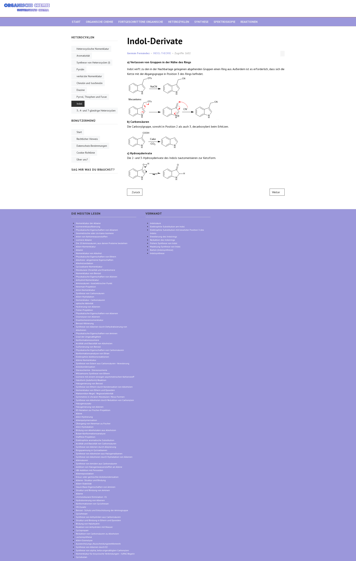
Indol (79, 103)
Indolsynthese (157, 253)
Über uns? (82, 159)
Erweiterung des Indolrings (163, 236)
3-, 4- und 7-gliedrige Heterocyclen (96, 110)
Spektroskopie (224, 22)
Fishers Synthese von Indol (163, 243)
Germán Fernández (138, 53)
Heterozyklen (178, 22)
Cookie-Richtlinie (86, 152)
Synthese (201, 22)
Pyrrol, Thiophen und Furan (92, 96)
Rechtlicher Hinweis (87, 139)
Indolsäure (155, 223)
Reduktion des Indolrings (162, 239)
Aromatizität (83, 55)
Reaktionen (249, 22)
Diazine (81, 90)
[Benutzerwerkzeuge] (282, 53)
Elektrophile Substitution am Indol (167, 226)
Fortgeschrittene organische (140, 22)
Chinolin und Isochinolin (90, 83)
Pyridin (80, 69)
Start (76, 22)
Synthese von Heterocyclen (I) (93, 62)
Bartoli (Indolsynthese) (161, 250)
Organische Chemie (99, 22)
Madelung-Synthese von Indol (165, 246)
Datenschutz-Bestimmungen (92, 145)
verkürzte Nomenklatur (89, 76)
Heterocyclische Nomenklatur (93, 48)
